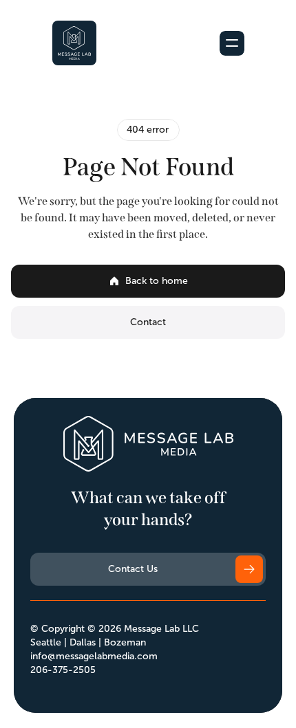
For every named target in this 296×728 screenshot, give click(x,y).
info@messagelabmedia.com (94, 656)
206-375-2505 (63, 670)
